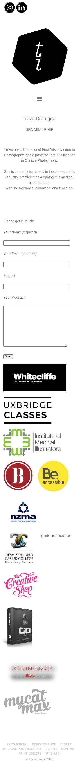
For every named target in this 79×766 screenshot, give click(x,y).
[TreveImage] (39, 57)
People (66, 744)
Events (51, 749)
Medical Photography (22, 749)
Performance (44, 744)
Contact (68, 749)
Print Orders (29, 753)
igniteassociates (55, 535)
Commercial (17, 744)
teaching (65, 188)
